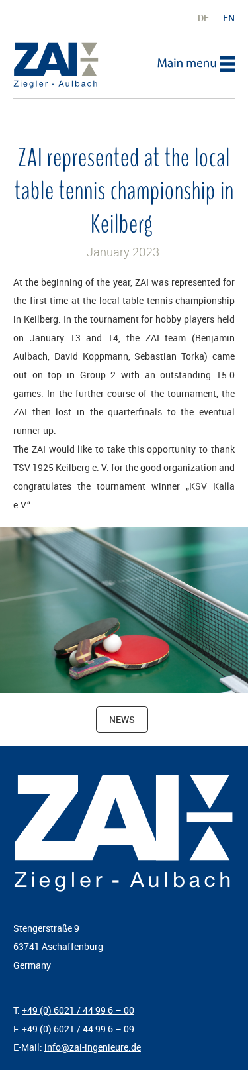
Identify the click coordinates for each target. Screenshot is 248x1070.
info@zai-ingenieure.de (92, 1047)
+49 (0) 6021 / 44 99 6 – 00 (78, 1010)
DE (203, 18)
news (122, 719)
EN (229, 18)
